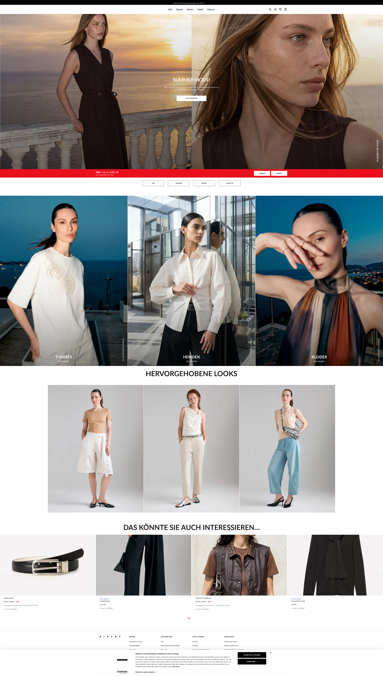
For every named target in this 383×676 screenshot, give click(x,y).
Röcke (204, 183)
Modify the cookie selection (145, 672)
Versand (164, 649)
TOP (153, 183)
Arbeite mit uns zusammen (234, 649)
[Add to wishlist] (3, 537)
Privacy (195, 641)
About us (132, 649)
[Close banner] (270, 653)
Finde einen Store (230, 641)
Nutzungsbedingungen (200, 649)
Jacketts (229, 183)
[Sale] (191, 173)
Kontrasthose (105, 601)
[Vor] (217, 2)
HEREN (279, 173)
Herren (190, 9)
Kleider (179, 183)
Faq (162, 641)
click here (175, 666)
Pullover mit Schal (298, 601)
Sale (170, 9)
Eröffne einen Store (231, 645)
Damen (179, 9)
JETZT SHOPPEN (191, 98)
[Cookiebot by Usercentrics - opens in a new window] (122, 672)
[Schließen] (378, 2)
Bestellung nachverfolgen (170, 645)
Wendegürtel (8, 598)
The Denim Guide (135, 641)
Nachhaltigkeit (134, 645)
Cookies (195, 645)
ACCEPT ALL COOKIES (252, 655)
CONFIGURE (250, 661)
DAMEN (262, 173)
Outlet (200, 9)
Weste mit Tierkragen (203, 598)
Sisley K (211, 9)
